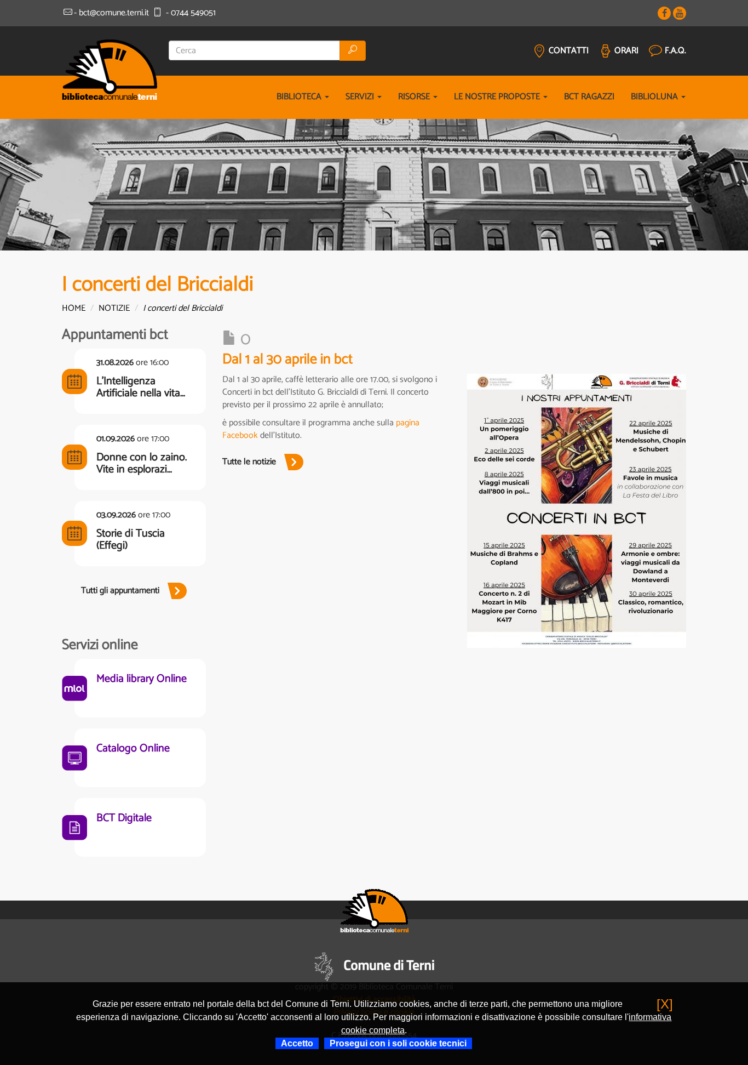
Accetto (297, 1043)
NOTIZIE (114, 308)
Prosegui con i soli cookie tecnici (398, 1043)
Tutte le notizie (249, 461)
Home (73, 308)
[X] (665, 1003)
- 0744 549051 (189, 12)
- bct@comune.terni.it (111, 12)
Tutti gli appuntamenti (120, 590)
